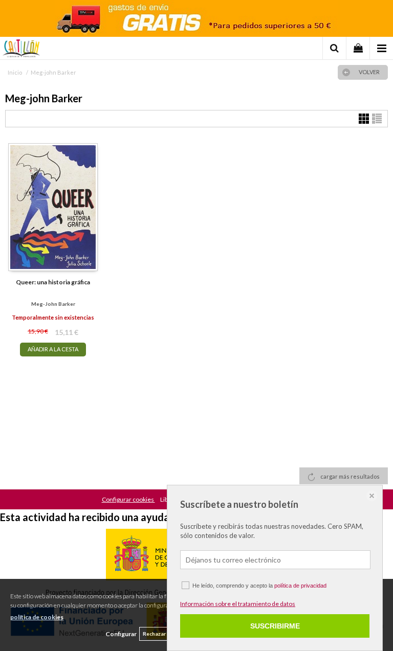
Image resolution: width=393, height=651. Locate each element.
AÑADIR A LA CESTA (53, 349)
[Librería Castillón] (21, 49)
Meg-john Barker (53, 304)
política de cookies (36, 617)
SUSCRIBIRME (275, 626)
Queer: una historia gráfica (53, 282)
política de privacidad (300, 585)
